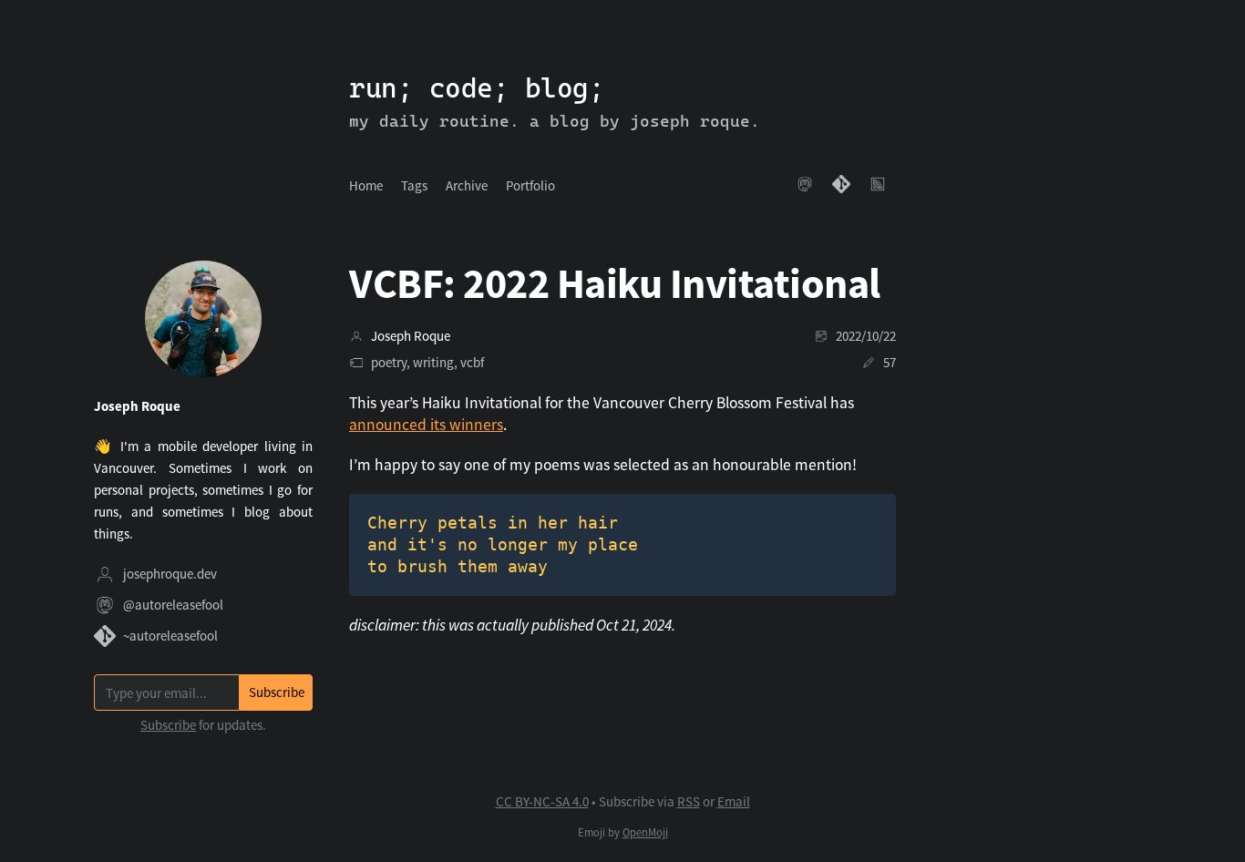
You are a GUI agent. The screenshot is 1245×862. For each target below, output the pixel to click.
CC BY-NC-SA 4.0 (542, 801)
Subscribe (168, 725)
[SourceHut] (841, 186)
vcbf (472, 362)
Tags (414, 185)
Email (733, 801)
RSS (688, 801)
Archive (467, 185)
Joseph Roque (410, 335)
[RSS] (877, 186)
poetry (388, 362)
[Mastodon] (805, 186)
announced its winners (426, 425)
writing (433, 362)
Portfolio (530, 185)
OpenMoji (645, 832)
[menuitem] (366, 186)
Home (366, 185)
